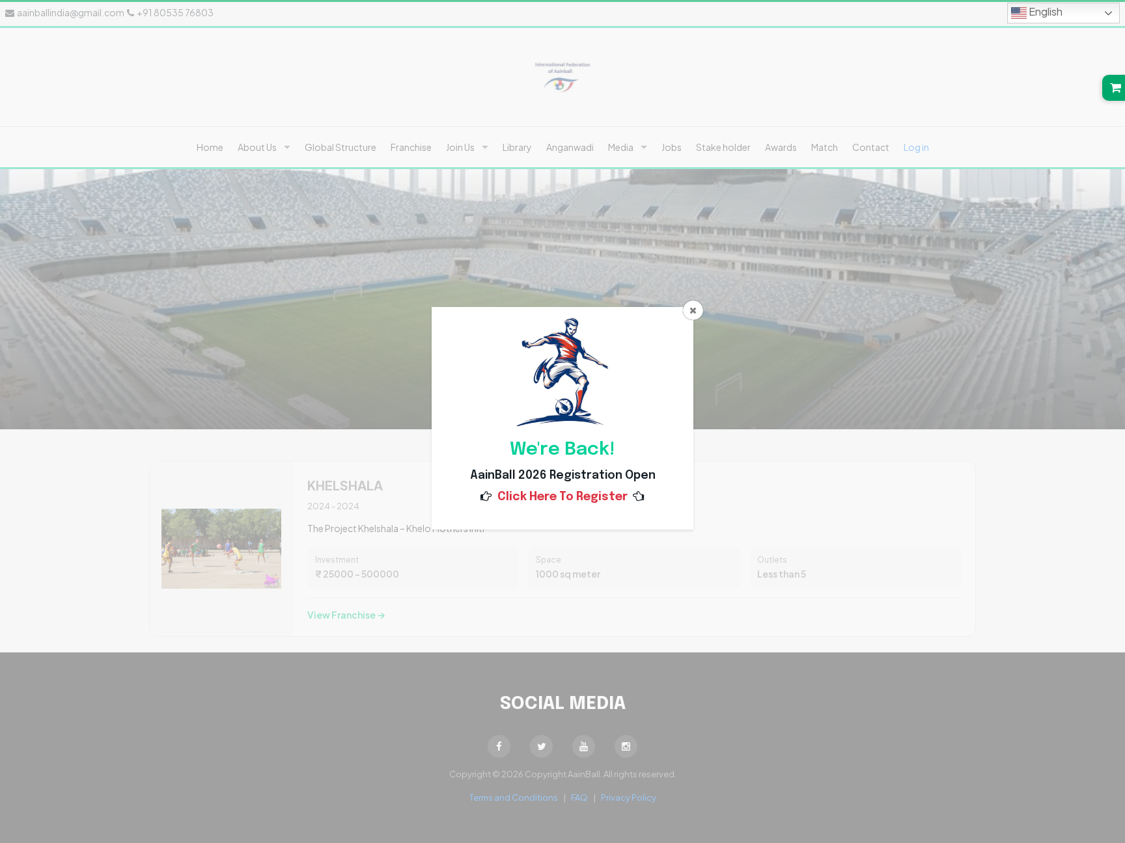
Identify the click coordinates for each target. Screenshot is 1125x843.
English (1044, 11)
